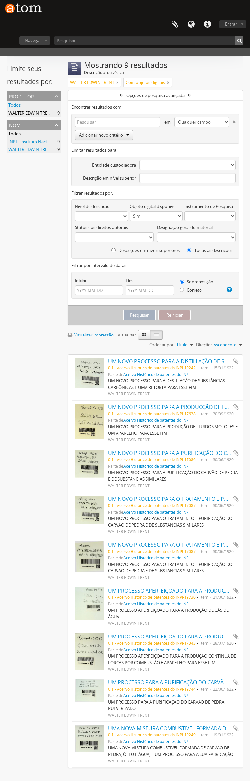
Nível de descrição (92, 206)
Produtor (21, 95)
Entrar (231, 24)
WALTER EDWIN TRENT (30, 113)
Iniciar (81, 280)
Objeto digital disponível (153, 206)
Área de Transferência (175, 24)
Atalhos (207, 24)
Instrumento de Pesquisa (208, 206)
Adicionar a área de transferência (236, 361)
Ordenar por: (161, 345)
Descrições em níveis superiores (149, 250)
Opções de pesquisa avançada (155, 95)
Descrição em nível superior (109, 178)
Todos (14, 105)
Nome (16, 124)
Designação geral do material (185, 227)
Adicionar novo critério (101, 135)
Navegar (33, 40)
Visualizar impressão (93, 335)
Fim (129, 280)
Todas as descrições (212, 250)
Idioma (191, 24)
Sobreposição (199, 282)
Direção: (204, 345)
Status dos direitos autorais (101, 227)
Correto (194, 290)
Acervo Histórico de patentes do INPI (156, 374)
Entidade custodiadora (114, 165)
